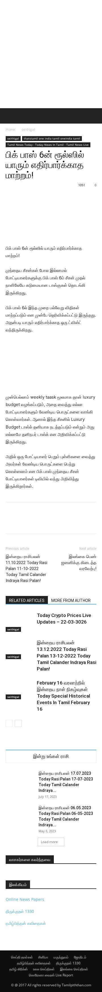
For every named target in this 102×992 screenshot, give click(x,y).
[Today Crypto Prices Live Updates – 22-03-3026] (20, 622)
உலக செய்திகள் (44, 969)
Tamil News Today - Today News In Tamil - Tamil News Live (48, 145)
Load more (49, 841)
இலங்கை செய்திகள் (74, 969)
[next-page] (18, 723)
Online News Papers (25, 899)
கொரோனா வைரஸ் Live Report (51, 975)
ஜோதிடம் (80, 957)
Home (10, 129)
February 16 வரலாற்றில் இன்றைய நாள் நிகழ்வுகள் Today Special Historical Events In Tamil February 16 (63, 696)
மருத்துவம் (61, 957)
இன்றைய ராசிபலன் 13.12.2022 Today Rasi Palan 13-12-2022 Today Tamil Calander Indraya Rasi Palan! (66, 656)
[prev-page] (9, 723)
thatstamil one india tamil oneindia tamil (52, 138)
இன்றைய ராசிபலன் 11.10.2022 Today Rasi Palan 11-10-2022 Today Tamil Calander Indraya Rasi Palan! (26, 568)
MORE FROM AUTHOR (71, 600)
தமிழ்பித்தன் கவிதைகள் (26, 923)
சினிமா (43, 957)
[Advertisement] (51, 54)
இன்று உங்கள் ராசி (51, 756)
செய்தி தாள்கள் (22, 957)
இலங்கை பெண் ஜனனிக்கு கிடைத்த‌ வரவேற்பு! (78, 562)
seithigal (28, 129)
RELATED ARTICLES (26, 600)
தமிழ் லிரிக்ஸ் (18, 969)
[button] (10, 116)
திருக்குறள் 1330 (20, 911)
